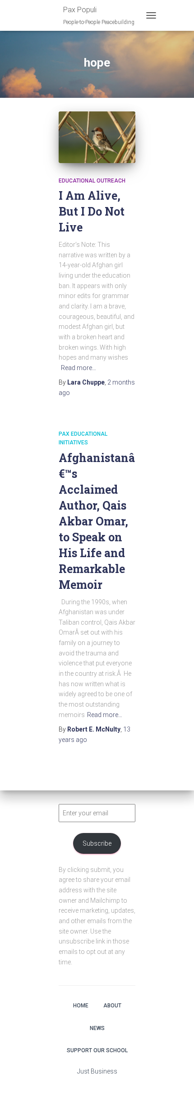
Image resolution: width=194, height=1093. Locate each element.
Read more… (78, 367)
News (97, 1028)
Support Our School (97, 1050)
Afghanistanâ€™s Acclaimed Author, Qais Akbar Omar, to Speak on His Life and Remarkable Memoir (97, 521)
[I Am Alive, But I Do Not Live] (97, 137)
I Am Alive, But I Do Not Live (92, 211)
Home (80, 1005)
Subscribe (97, 843)
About (112, 1005)
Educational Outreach (92, 181)
